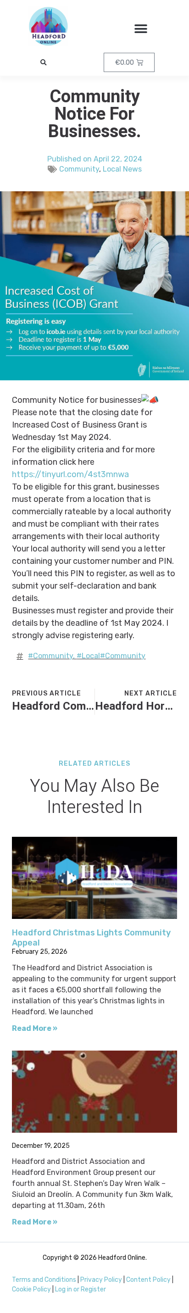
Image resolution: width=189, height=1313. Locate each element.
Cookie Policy (31, 1289)
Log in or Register (80, 1289)
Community (79, 169)
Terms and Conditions (44, 1280)
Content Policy (148, 1280)
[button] (140, 28)
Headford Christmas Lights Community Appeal (91, 938)
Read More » (34, 1028)
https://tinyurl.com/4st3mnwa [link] (70, 474)
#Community (50, 655)
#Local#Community (111, 655)
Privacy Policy (101, 1280)
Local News (122, 169)
